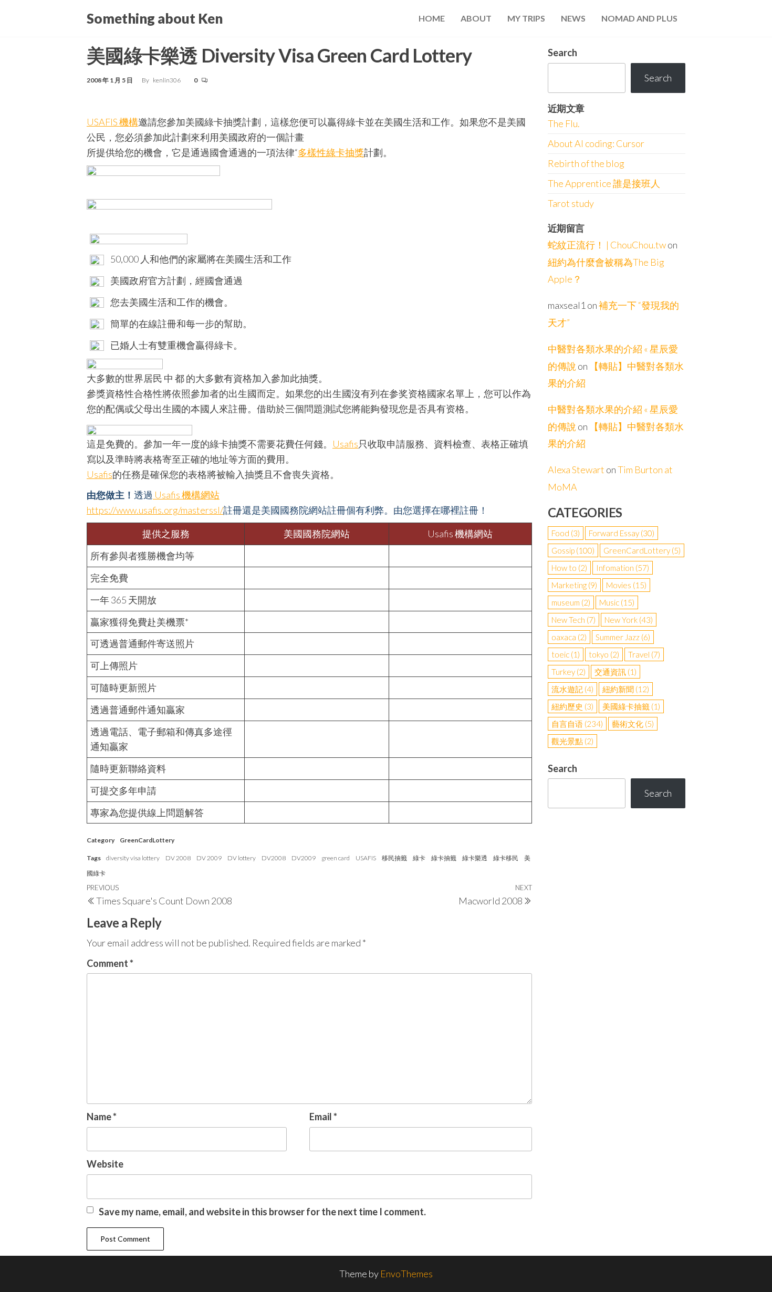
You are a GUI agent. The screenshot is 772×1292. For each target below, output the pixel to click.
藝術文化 (633, 723)
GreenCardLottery (147, 840)
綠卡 (419, 858)
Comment (110, 963)
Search (562, 52)
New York (628, 619)
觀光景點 (572, 741)
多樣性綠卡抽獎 (331, 152)
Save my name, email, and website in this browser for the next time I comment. (262, 1211)
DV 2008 (178, 858)
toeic (565, 654)
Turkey (568, 671)
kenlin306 (167, 80)
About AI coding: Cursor (596, 143)
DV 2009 (209, 858)
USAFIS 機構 (112, 122)
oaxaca (569, 637)
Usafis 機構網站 (186, 495)
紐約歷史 (572, 706)
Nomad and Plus (639, 18)
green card (335, 858)
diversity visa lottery (133, 858)
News (573, 18)
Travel (644, 654)
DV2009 (303, 858)
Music (616, 602)
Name (102, 1116)
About (476, 18)
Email (323, 1116)
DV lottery (241, 858)
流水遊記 (572, 689)
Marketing (574, 585)
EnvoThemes (406, 1273)
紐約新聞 (625, 689)
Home (432, 18)
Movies (626, 585)
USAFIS (366, 858)
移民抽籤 (394, 858)
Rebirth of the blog (586, 163)
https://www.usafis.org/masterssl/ (155, 510)
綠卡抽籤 (443, 858)
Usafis (99, 474)
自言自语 (577, 723)
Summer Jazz (623, 637)
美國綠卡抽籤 (631, 706)
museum (570, 602)
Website (105, 1164)
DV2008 (274, 858)
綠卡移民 (505, 858)
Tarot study (571, 203)
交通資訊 (615, 671)
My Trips (526, 18)
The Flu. (564, 123)
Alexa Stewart (576, 469)
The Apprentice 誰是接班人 (604, 183)
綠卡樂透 (474, 858)
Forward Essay (621, 533)
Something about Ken (155, 18)
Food (565, 533)
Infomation (622, 567)
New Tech (573, 619)
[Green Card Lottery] (153, 178)
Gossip (572, 550)
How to (569, 567)
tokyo (604, 654)
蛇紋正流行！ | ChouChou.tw (607, 245)
